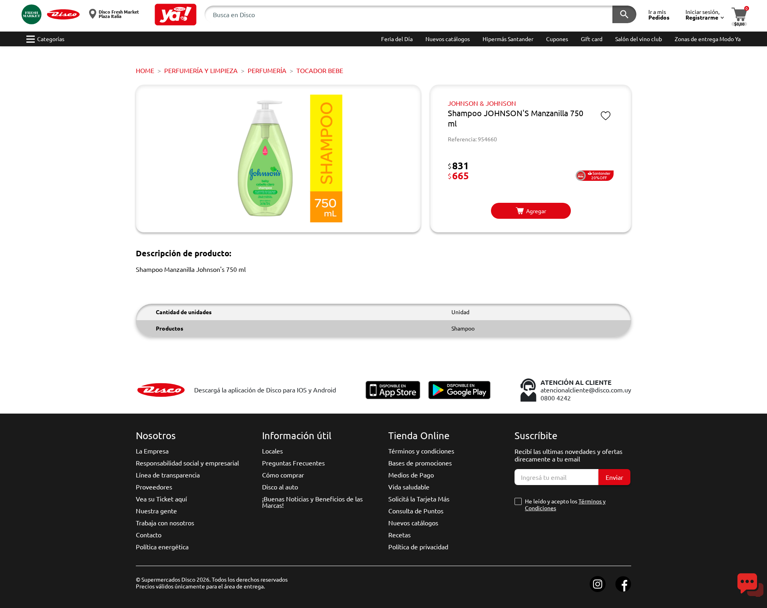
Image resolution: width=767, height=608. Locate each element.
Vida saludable (408, 486)
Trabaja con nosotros (165, 522)
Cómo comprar (283, 474)
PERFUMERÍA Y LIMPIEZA (201, 70)
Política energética (162, 546)
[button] (176, 15)
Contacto (148, 534)
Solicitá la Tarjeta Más (418, 498)
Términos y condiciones (421, 451)
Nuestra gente (156, 510)
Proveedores (154, 486)
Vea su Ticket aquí (161, 498)
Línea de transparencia (168, 474)
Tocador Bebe (319, 70)
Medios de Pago (411, 474)
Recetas (399, 534)
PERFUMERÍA (267, 70)
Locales (272, 451)
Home (145, 70)
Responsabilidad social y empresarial (187, 462)
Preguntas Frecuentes (293, 462)
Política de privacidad (418, 546)
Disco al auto (280, 486)
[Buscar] (624, 14)
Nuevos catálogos (413, 522)
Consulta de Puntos (415, 510)
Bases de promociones (420, 462)
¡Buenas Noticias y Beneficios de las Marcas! (312, 501)
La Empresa (152, 451)
